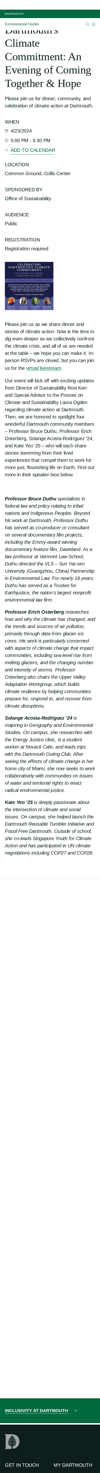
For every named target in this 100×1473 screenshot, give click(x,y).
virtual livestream (43, 368)
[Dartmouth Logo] (14, 14)
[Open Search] (87, 24)
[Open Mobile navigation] (93, 24)
